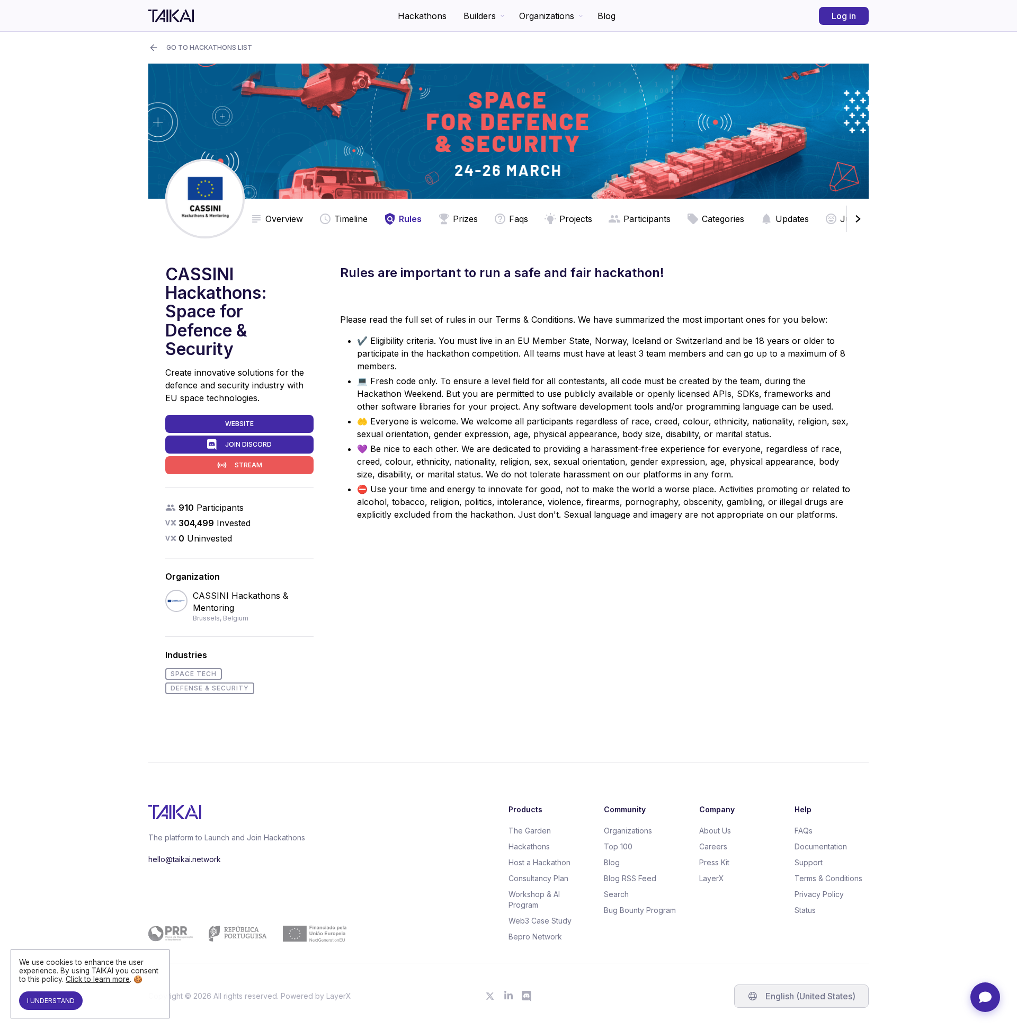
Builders (479, 16)
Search (616, 894)
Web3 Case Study (540, 920)
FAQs (804, 830)
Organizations (546, 16)
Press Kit (714, 862)
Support (809, 862)
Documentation (821, 846)
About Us (715, 830)
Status (805, 910)
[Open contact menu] (985, 997)
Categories (723, 219)
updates (792, 219)
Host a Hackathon (539, 862)
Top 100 (618, 846)
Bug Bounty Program (640, 910)
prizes (465, 219)
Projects (575, 219)
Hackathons (422, 16)
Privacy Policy (819, 894)
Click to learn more (98, 979)
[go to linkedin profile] (508, 996)
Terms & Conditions (828, 878)
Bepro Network (535, 936)
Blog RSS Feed (630, 878)
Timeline (351, 219)
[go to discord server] (527, 996)
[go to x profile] (490, 996)
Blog (606, 16)
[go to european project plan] (247, 933)
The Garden (529, 830)
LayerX (711, 878)
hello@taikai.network (184, 859)
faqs (518, 219)
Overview (284, 219)
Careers (713, 846)
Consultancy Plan (538, 878)
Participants (647, 219)
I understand (51, 1001)
